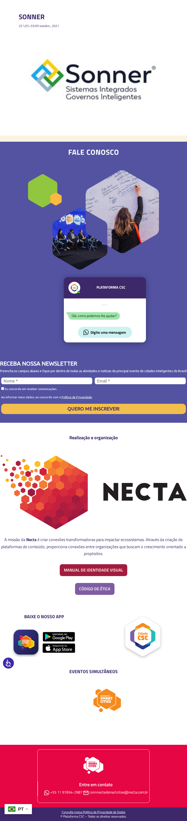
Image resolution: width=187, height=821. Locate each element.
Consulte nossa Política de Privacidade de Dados (93, 812)
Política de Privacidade (77, 397)
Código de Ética (94, 589)
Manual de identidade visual (93, 570)
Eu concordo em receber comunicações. (30, 388)
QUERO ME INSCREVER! (93, 408)
